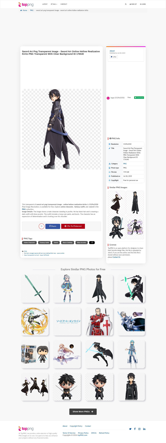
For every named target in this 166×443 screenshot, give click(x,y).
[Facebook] (135, 429)
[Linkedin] (144, 429)
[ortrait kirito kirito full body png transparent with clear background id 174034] (131, 386)
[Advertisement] (83, 30)
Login (143, 4)
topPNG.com (82, 435)
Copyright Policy (76, 426)
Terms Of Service (69, 433)
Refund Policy (104, 433)
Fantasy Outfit (44, 242)
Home (24, 10)
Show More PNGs (81, 411)
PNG (31, 10)
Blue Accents (81, 242)
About (65, 426)
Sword (56, 242)
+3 (92, 242)
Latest (44, 4)
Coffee (114, 57)
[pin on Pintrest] (45, 277)
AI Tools (53, 4)
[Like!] (41, 226)
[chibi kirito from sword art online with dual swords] (67, 386)
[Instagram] (139, 429)
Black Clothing (67, 242)
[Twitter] (130, 429)
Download (140, 97)
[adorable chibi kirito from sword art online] (99, 386)
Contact (64, 4)
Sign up (134, 4)
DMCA (93, 433)
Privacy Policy (83, 433)
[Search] (125, 4)
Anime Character (29, 242)
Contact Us (116, 257)
